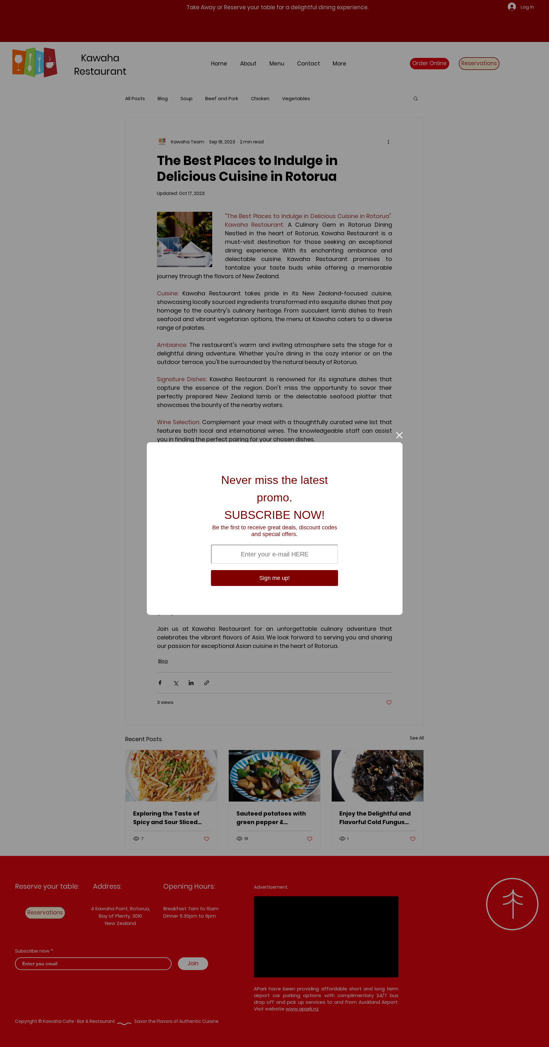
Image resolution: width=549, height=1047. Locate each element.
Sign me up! (274, 578)
